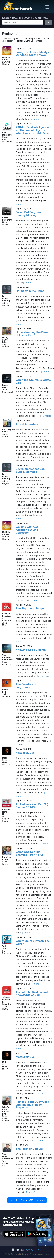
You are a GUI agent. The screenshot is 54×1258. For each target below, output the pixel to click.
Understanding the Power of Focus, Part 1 (32, 334)
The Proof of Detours (29, 1149)
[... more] (34, 119)
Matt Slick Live (25, 752)
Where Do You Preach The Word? (33, 942)
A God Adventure (27, 424)
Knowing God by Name (31, 650)
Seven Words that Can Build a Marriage (30, 470)
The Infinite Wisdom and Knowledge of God (32, 993)
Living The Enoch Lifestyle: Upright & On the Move (33, 53)
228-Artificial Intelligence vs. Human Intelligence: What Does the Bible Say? (32, 130)
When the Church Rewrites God (33, 381)
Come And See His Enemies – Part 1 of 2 (29, 853)
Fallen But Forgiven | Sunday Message (29, 214)
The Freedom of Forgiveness (26, 686)
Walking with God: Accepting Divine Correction (27, 529)
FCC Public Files (34, 1250)
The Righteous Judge (30, 608)
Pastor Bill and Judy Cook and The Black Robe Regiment (32, 1104)
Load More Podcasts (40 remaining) (27, 1200)
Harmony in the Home (30, 291)
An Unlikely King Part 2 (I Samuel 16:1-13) (32, 806)
